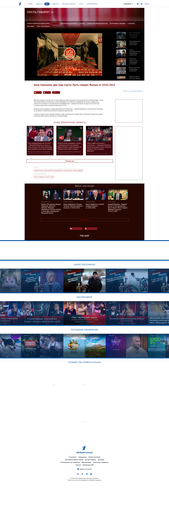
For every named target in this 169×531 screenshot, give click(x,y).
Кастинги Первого (90, 460)
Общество (41, 177)
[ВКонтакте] (38, 92)
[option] (128, 34)
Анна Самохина (48, 170)
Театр (52, 177)
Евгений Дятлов (68, 170)
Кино (47, 177)
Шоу (47, 4)
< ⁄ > (54, 92)
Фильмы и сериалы (69, 4)
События (78, 465)
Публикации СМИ (88, 465)
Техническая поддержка (100, 462)
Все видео (101, 460)
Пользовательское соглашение (70, 462)
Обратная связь (86, 462)
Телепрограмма (92, 4)
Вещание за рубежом (86, 469)
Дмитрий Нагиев (58, 170)
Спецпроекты (82, 457)
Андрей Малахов (38, 170)
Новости (39, 4)
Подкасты (55, 4)
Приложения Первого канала (74, 460)
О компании (72, 457)
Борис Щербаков (78, 170)
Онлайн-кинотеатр (94, 457)
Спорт (81, 4)
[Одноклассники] (47, 92)
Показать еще (69, 161)
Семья (35, 177)
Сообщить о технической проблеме (133, 91)
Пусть (38, 12)
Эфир (31, 4)
